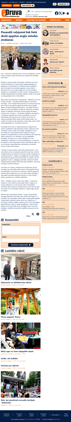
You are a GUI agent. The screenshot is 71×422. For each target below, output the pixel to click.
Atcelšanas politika (44, 415)
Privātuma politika (19, 415)
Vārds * (4, 237)
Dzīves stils (55, 20)
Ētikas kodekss (66, 415)
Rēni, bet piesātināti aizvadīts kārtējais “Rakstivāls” (18, 401)
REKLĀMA (29, 2)
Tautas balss (54, 83)
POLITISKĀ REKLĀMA (40, 2)
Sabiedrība (6, 20)
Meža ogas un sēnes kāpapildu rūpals (17, 351)
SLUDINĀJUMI (13, 2)
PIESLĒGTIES (62, 4)
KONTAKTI (22, 2)
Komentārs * (6, 224)
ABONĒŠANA (7, 5)
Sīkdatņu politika (31, 415)
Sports (19, 20)
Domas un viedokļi (6, 361)
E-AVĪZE (16, 5)
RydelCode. (56, 419)
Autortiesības (55, 415)
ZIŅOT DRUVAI (26, 5)
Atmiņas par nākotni (10, 365)
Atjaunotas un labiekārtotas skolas (16, 282)
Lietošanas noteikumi (6, 415)
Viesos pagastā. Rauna (10, 316)
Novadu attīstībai (6, 285)
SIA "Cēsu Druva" (29, 419)
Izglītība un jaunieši (36, 20)
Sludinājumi (54, 161)
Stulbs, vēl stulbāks (9, 358)
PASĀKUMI (4, 2)
